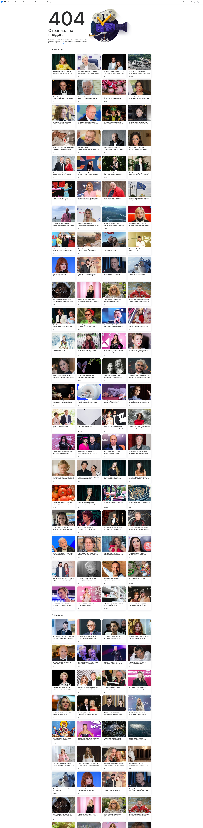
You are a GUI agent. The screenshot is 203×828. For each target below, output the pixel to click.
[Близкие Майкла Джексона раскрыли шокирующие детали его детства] (63, 649)
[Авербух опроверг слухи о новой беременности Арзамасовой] (63, 573)
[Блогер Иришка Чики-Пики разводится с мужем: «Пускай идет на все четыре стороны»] (63, 522)
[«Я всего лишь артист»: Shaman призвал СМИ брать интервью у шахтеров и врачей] (89, 624)
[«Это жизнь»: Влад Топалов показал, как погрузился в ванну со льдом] (114, 319)
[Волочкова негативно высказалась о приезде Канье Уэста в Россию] (89, 649)
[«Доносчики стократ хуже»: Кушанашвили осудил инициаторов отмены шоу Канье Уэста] (139, 758)
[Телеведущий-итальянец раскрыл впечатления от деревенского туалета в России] (114, 573)
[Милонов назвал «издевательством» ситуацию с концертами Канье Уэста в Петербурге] (89, 142)
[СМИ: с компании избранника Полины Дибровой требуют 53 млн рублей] (139, 598)
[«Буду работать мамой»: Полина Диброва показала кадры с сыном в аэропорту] (139, 733)
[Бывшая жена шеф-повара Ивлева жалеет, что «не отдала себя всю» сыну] (114, 142)
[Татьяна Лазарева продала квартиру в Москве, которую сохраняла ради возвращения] (63, 783)
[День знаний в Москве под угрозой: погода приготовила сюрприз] (114, 167)
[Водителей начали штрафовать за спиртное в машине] (139, 497)
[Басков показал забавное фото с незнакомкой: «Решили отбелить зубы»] (139, 522)
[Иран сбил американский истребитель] (139, 269)
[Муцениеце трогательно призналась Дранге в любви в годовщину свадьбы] (114, 809)
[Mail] (2, 2)
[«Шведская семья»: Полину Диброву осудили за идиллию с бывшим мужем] (63, 243)
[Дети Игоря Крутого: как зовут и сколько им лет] (63, 758)
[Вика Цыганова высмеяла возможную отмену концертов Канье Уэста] (139, 809)
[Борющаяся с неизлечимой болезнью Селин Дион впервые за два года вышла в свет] (139, 395)
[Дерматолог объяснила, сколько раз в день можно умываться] (63, 142)
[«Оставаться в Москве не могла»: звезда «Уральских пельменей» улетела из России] (89, 167)
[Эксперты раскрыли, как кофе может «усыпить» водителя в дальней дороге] (114, 497)
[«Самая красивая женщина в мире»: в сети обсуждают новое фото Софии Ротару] (139, 319)
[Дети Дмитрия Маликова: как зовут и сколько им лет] (63, 117)
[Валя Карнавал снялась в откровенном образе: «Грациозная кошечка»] (89, 598)
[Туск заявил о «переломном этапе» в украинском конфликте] (89, 117)
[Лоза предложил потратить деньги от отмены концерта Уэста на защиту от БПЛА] (89, 548)
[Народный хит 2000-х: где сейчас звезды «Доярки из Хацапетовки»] (63, 472)
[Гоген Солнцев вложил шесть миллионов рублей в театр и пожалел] (114, 783)
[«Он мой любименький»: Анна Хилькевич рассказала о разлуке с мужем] (114, 421)
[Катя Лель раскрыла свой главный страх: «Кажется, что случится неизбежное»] (89, 497)
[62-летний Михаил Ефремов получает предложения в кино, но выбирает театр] (139, 446)
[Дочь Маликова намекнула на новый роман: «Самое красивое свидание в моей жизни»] (63, 319)
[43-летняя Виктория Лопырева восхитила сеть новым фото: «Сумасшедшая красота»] (114, 522)
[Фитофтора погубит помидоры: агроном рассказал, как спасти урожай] (63, 497)
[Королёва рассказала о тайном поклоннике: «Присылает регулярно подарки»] (114, 345)
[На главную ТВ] (4, 2)
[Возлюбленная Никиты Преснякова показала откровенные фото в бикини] (114, 243)
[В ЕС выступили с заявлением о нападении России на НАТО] (139, 193)
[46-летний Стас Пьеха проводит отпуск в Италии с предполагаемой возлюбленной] (139, 243)
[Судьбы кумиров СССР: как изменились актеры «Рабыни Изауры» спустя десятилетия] (114, 700)
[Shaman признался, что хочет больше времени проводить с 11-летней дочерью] (89, 66)
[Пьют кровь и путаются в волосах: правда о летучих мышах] (89, 370)
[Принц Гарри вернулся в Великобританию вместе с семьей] (63, 421)
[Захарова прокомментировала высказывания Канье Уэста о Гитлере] (139, 345)
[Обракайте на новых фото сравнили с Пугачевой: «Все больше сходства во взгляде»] (114, 370)
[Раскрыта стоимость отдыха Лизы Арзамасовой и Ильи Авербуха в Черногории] (89, 269)
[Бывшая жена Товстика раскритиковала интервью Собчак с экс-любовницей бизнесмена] (139, 142)
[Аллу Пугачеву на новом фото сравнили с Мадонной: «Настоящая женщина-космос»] (114, 294)
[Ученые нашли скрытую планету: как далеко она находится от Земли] (89, 700)
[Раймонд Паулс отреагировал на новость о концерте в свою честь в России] (89, 91)
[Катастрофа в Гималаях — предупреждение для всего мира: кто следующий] (139, 66)
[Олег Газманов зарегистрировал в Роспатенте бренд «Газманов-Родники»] (63, 548)
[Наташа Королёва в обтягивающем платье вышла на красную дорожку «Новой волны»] (139, 91)
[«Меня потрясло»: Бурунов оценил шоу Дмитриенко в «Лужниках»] (114, 446)
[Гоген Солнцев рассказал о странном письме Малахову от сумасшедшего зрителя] (114, 117)
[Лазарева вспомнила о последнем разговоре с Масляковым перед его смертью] (139, 700)
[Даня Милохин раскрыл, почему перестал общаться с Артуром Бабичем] (139, 167)
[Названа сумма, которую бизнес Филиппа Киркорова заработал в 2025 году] (139, 370)
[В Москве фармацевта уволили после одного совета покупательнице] (114, 598)
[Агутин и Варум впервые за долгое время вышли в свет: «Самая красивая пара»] (89, 446)
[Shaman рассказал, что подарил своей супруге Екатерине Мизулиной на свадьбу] (89, 758)
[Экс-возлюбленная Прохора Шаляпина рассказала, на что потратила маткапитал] (63, 66)
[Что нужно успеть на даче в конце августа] (139, 573)
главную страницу (65, 43)
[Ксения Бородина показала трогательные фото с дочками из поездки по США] (139, 472)
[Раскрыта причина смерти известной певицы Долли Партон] (63, 193)
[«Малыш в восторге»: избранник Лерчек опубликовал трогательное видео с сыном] (89, 472)
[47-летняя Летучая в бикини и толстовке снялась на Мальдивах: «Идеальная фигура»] (63, 624)
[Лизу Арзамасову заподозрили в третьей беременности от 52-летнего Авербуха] (63, 674)
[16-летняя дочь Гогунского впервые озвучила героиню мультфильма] (114, 472)
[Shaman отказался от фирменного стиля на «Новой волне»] (114, 758)
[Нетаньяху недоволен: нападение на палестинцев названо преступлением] (139, 649)
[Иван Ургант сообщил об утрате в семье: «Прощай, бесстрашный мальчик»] (63, 733)
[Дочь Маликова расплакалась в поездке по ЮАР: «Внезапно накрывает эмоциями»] (89, 243)
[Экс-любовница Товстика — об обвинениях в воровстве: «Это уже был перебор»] (63, 395)
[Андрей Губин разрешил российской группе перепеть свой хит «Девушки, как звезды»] (89, 522)
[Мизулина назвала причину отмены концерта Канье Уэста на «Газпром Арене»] (89, 294)
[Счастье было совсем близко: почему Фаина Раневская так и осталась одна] (89, 573)
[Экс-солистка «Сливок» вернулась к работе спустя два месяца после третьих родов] (114, 548)
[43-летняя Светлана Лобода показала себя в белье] (63, 809)
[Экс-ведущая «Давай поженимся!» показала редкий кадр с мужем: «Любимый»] (89, 809)
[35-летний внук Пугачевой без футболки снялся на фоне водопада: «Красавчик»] (114, 624)
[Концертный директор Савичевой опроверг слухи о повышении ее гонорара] (63, 269)
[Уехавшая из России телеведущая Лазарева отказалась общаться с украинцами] (63, 345)
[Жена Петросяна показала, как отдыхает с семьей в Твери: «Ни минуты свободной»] (89, 319)
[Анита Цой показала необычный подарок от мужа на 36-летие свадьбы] (89, 783)
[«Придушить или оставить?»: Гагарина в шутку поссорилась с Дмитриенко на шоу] (63, 598)
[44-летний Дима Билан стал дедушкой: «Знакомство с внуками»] (114, 733)
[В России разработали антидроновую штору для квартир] (89, 421)
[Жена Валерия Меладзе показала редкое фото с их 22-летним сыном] (63, 167)
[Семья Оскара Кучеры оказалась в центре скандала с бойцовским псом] (63, 91)
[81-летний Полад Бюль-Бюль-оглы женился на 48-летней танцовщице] (89, 733)
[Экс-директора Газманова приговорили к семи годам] (63, 700)
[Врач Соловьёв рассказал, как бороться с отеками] (89, 674)
